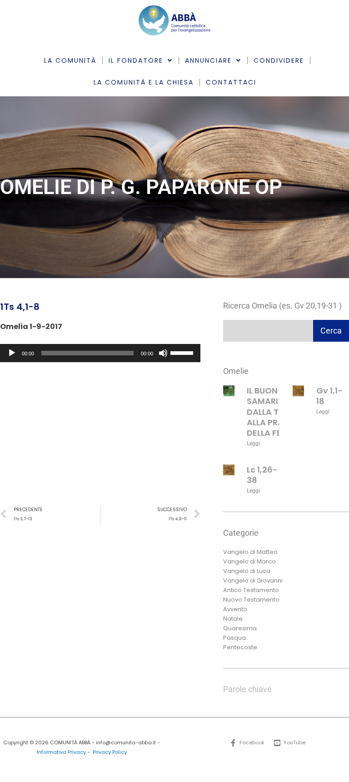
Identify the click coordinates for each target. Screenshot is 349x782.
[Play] (11, 353)
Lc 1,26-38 (262, 475)
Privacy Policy (110, 752)
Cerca (331, 330)
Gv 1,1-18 (329, 396)
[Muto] (163, 353)
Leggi (253, 443)
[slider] (183, 352)
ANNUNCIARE (208, 60)
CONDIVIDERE (279, 60)
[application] (100, 353)
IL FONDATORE (136, 60)
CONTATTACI (231, 82)
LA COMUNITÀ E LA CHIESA (144, 82)
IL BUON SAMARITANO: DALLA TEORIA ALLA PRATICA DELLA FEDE (275, 412)
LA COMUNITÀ (70, 60)
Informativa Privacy (61, 752)
